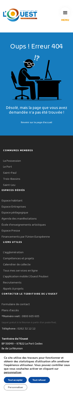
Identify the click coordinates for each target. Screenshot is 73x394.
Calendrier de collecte (17, 264)
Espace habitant (12, 200)
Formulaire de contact (16, 304)
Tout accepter (15, 380)
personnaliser (12, 372)
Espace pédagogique (15, 212)
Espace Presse (11, 231)
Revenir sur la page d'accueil (36, 122)
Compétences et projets (18, 258)
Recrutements (12, 282)
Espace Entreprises (14, 207)
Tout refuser (39, 380)
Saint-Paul (9, 173)
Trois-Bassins (11, 179)
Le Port (7, 167)
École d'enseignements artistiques (24, 225)
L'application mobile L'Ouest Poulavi (25, 276)
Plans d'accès (10, 310)
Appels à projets (13, 289)
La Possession (12, 161)
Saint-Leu (9, 185)
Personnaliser (15, 387)
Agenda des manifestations (19, 219)
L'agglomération (13, 252)
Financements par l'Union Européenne (26, 237)
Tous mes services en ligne (20, 270)
